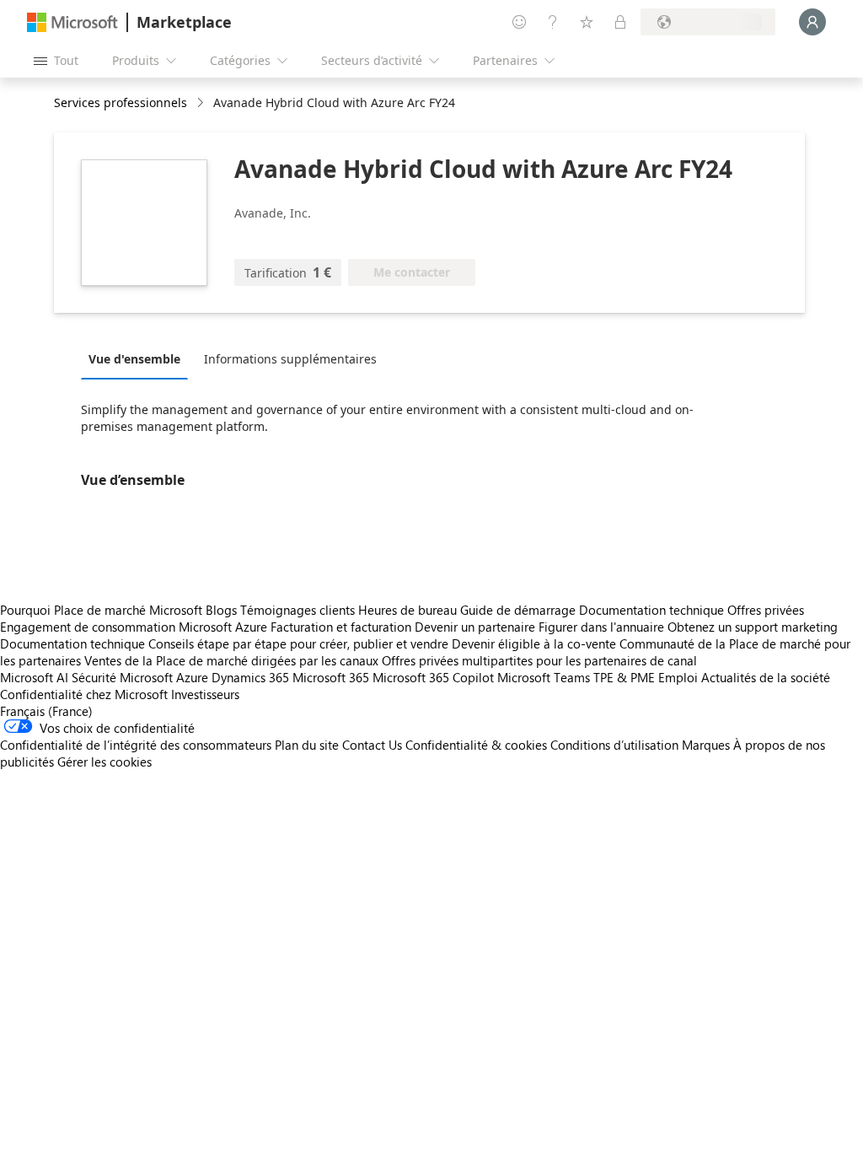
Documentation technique (651, 609)
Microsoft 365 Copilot (433, 677)
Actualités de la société (765, 677)
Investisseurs (205, 694)
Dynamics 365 (250, 677)
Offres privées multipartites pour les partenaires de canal (539, 660)
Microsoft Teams (543, 677)
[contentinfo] (202, 103)
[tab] (138, 358)
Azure (192, 677)
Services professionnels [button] (120, 102)
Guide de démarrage (518, 609)
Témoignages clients (297, 609)
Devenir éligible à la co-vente (534, 643)
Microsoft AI (34, 677)
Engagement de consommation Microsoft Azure (135, 626)
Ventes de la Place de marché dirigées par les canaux (231, 660)
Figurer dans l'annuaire (601, 626)
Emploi (678, 677)
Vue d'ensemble (134, 359)
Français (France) (46, 711)
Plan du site (307, 744)
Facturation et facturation (341, 626)
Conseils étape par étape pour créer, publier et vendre (298, 643)
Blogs (221, 609)
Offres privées (765, 609)
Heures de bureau (407, 609)
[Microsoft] (72, 22)
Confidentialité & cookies (476, 744)
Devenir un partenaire (475, 626)
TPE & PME (624, 677)
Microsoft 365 (330, 677)
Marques (706, 744)
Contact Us (372, 744)
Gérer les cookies (104, 761)
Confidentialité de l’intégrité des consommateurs (135, 744)
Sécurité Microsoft (122, 677)
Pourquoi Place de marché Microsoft (101, 609)
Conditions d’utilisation (614, 744)
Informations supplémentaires (290, 359)
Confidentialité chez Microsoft (84, 694)
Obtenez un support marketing (752, 626)
